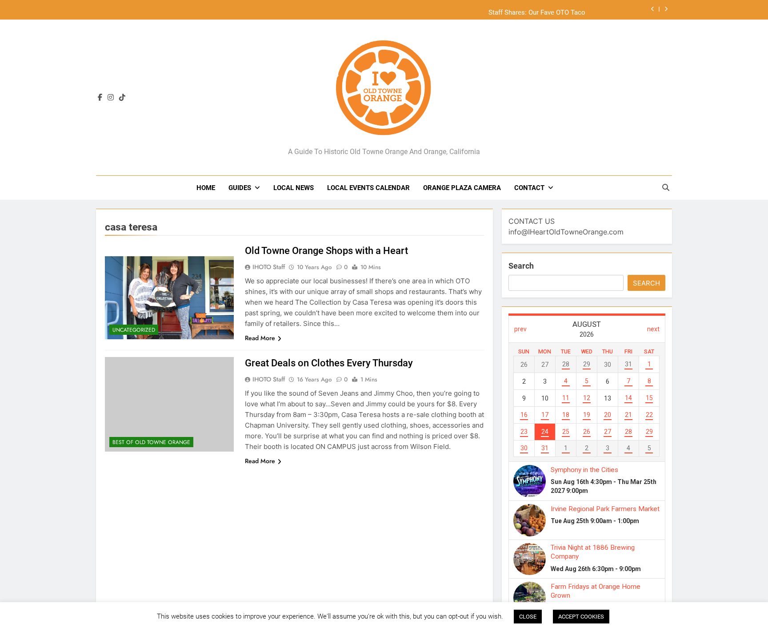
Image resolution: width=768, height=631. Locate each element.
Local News (293, 188)
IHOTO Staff (268, 266)
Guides (239, 188)
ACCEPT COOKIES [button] (581, 616)
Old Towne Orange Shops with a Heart (326, 250)
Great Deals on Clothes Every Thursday (329, 363)
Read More (260, 337)
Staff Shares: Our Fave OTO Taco (536, 9)
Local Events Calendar (368, 188)
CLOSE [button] (527, 616)
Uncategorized (133, 330)
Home (205, 188)
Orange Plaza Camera (462, 188)
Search (521, 265)
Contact (529, 188)
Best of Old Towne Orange (151, 442)
